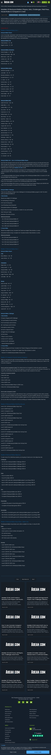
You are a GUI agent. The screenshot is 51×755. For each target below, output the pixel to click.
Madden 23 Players (13, 15)
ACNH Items (7, 719)
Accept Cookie (37, 752)
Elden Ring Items (33, 711)
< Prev (17, 579)
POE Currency (8, 713)
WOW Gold (7, 709)
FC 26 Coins (7, 715)
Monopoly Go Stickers (34, 715)
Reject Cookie (13, 752)
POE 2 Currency (32, 717)
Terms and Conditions (9, 728)
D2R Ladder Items (8, 717)
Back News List (25, 579)
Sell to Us (7, 738)
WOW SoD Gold (8, 711)
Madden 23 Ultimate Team (34, 15)
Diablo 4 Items (32, 713)
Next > (33, 579)
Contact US (7, 736)
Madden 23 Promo (23, 15)
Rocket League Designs (10, 742)
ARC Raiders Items (9, 721)
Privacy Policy (8, 730)
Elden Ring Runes (33, 709)
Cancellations (8, 732)
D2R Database (8, 740)
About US (7, 734)
